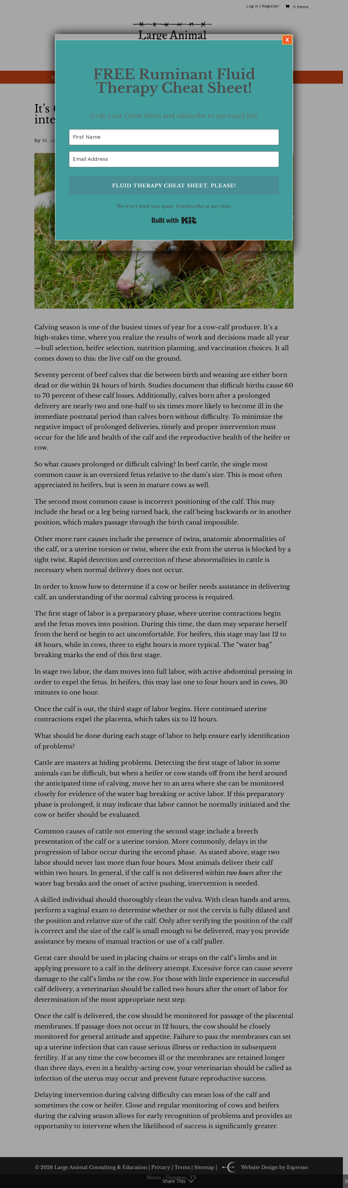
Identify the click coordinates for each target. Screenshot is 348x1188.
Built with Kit (174, 220)
